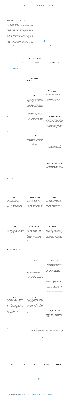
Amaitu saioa (9, 393)
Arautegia (15, 68)
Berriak (44, 5)
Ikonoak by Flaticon (21, 394)
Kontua (8, 391)
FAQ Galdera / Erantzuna (47, 337)
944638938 (53, 382)
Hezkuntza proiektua (29, 5)
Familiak (37, 5)
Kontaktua (49, 5)
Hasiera (16, 5)
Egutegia (35, 260)
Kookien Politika (42, 394)
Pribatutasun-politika (34, 394)
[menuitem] (53, 6)
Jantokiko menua (50, 41)
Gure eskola (21, 5)
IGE (41, 5)
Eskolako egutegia (49, 45)
